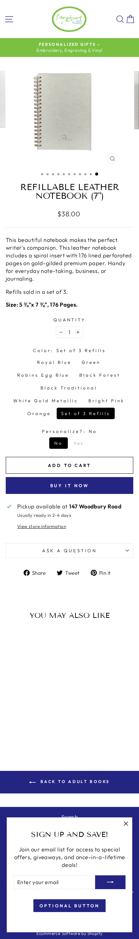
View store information (41, 526)
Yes (79, 443)
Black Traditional (68, 387)
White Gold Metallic (45, 400)
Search (69, 817)
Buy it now (69, 485)
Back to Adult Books (74, 781)
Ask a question (69, 550)
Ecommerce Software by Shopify (69, 933)
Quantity (69, 319)
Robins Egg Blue (43, 375)
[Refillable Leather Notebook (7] (10, 724)
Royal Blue (54, 362)
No (58, 443)
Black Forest (99, 375)
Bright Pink (106, 400)
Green (91, 362)
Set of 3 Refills (86, 413)
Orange (39, 413)
